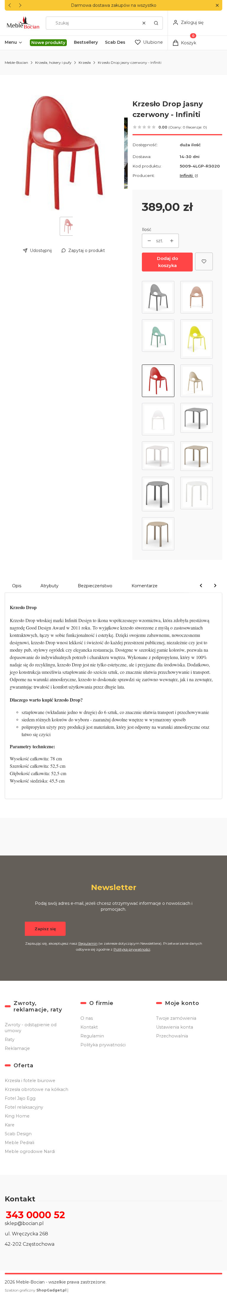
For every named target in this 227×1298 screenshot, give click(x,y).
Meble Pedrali (19, 1142)
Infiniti (187, 175)
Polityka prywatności (103, 1044)
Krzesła (85, 62)
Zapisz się (45, 928)
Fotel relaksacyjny (24, 1107)
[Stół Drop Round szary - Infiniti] (158, 494)
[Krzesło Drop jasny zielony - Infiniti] (158, 339)
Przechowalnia (172, 1036)
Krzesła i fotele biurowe (30, 1080)
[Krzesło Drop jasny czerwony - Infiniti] (158, 381)
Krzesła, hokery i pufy (53, 62)
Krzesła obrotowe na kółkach (36, 1089)
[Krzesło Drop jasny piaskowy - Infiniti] (196, 381)
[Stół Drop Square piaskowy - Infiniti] (196, 456)
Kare (9, 1125)
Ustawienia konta (174, 1027)
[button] (217, 5)
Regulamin (88, 943)
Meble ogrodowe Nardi (30, 1151)
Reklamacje (17, 1048)
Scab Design (18, 1133)
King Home (17, 1116)
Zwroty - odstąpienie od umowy (30, 1027)
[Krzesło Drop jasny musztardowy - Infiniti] (196, 339)
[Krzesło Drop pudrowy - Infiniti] (196, 297)
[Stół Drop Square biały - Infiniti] (158, 456)
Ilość (146, 229)
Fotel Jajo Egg (20, 1098)
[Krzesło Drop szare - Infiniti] (158, 297)
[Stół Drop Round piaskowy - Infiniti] (158, 533)
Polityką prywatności (132, 949)
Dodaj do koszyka (167, 262)
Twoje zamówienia (176, 1018)
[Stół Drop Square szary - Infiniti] (196, 419)
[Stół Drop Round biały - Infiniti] (196, 494)
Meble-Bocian (16, 62)
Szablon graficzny (36, 1290)
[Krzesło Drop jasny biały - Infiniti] (158, 419)
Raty (9, 1039)
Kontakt (89, 1027)
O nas (86, 1018)
